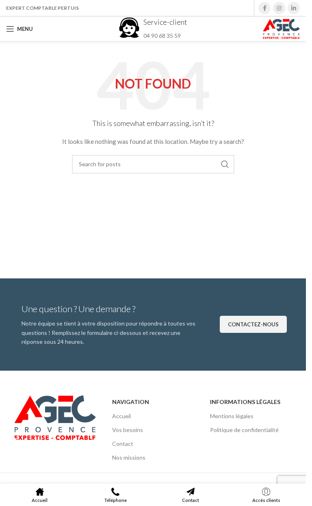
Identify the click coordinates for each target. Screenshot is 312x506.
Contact (122, 443)
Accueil (121, 416)
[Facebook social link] (264, 8)
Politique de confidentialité (244, 429)
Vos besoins (127, 429)
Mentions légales (232, 416)
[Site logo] (281, 28)
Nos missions (128, 457)
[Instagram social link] (279, 8)
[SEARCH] (225, 164)
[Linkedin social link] (294, 8)
